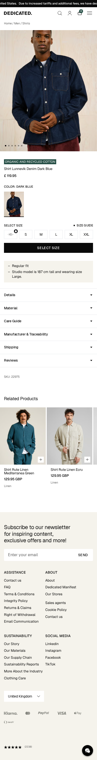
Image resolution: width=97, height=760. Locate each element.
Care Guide (12, 321)
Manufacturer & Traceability (26, 334)
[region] (48, 449)
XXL (86, 234)
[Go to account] (69, 13)
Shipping (11, 347)
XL (71, 234)
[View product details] (23, 476)
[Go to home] (18, 13)
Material (10, 308)
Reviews (11, 360)
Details (9, 295)
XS (10, 234)
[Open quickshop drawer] (41, 460)
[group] (23, 449)
